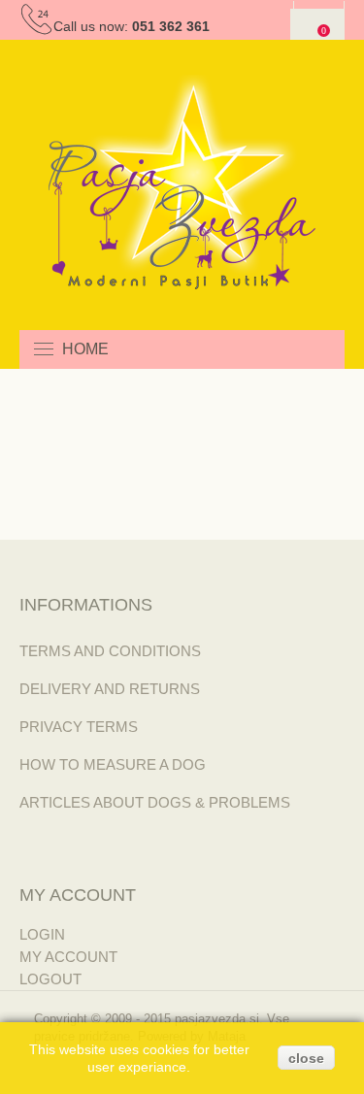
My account (68, 956)
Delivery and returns (109, 688)
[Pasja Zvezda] (182, 182)
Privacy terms (78, 726)
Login (42, 934)
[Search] (325, 349)
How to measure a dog (112, 764)
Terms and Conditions (110, 651)
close (306, 1058)
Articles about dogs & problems (154, 802)
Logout (50, 979)
